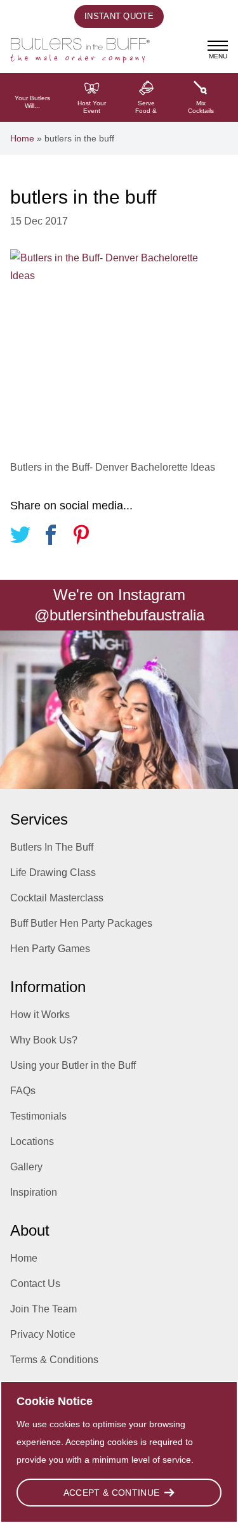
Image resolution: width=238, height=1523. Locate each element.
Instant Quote (119, 16)
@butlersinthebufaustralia (119, 615)
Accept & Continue (111, 1492)
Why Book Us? (43, 1040)
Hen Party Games (50, 948)
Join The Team (43, 1309)
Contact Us (35, 1283)
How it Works (40, 1014)
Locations (32, 1141)
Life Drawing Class (53, 872)
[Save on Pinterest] (81, 537)
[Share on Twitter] (20, 537)
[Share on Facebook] (51, 537)
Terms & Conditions (54, 1359)
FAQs (23, 1090)
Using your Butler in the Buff (73, 1065)
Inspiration (33, 1192)
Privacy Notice (43, 1334)
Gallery (26, 1166)
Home (22, 138)
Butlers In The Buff (51, 847)
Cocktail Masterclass (56, 897)
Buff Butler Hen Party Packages (81, 923)
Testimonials (38, 1116)
